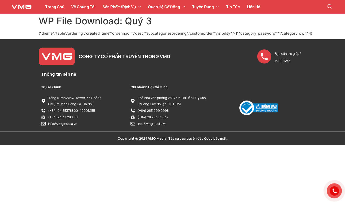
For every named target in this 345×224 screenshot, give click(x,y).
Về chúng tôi (83, 6)
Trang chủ (54, 6)
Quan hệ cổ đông (164, 6)
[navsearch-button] (329, 6)
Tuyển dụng (203, 6)
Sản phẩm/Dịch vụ (119, 6)
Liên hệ (253, 6)
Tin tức (233, 6)
